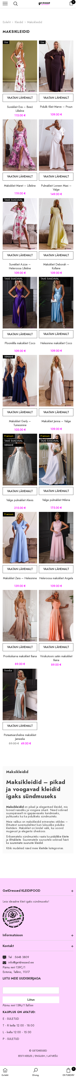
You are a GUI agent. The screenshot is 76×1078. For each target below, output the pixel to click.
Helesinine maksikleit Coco (56, 343)
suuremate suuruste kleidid (26, 843)
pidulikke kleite (60, 837)
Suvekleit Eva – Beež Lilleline (20, 109)
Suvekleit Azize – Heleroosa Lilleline (20, 266)
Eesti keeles (25, 1056)
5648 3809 (22, 957)
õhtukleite (15, 840)
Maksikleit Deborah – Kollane (56, 266)
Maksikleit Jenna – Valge (56, 421)
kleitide (43, 848)
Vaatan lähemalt (20, 98)
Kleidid (19, 22)
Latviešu (53, 1056)
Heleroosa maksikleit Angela (56, 578)
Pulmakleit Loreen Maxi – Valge (56, 188)
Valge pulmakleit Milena (56, 500)
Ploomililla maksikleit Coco (20, 343)
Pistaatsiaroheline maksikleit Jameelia (20, 737)
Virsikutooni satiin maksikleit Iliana (56, 658)
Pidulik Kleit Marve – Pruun (56, 107)
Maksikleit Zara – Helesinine (20, 578)
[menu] (5, 3)
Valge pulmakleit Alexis (19, 500)
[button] (35, 1072)
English (40, 1056)
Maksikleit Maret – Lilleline (20, 186)
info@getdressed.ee (21, 962)
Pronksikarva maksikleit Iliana (20, 656)
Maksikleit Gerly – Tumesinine (20, 423)
